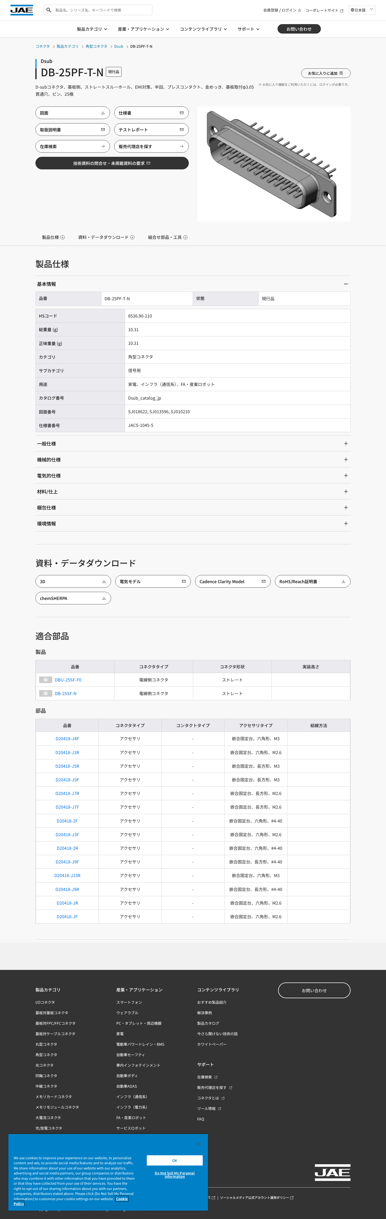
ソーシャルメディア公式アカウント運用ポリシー (254, 1197)
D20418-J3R (67, 752)
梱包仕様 (46, 507)
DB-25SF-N (66, 693)
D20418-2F (67, 821)
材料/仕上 (47, 491)
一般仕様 (46, 443)
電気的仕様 (49, 475)
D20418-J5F (67, 779)
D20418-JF (67, 916)
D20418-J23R (67, 875)
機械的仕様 (49, 459)
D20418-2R (67, 848)
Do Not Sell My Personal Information (175, 1174)
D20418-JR (67, 903)
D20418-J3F (67, 834)
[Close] (198, 1144)
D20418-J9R (67, 889)
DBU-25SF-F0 (68, 679)
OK (174, 1160)
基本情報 (46, 283)
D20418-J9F (67, 861)
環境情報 (46, 523)
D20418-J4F (67, 738)
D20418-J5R (67, 766)
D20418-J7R (67, 793)
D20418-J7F (67, 807)
